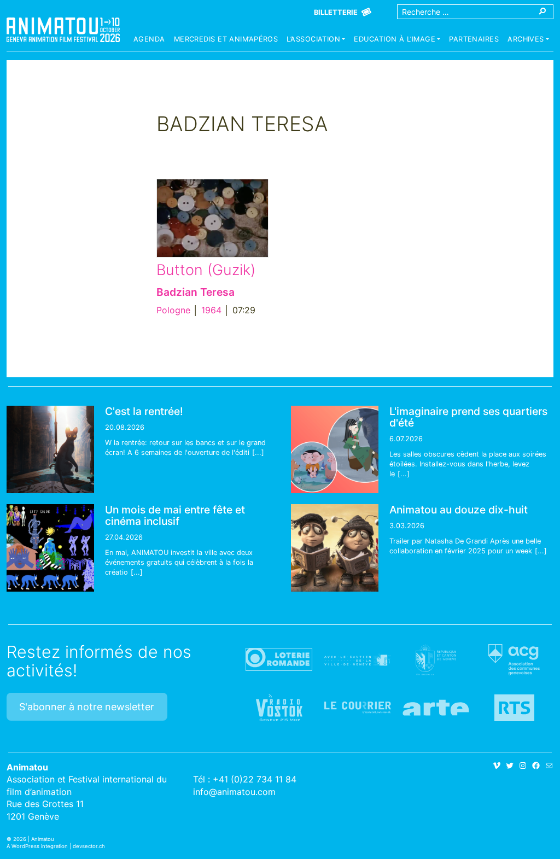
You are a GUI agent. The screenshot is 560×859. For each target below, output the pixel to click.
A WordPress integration (37, 846)
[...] (258, 452)
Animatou (63, 29)
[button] (315, 40)
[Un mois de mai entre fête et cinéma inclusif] (50, 548)
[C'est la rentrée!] (50, 449)
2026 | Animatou (33, 839)
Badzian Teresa (195, 292)
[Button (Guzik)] (212, 218)
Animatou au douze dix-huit (458, 509)
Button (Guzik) (205, 270)
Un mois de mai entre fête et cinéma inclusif (175, 515)
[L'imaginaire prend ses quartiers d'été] (334, 449)
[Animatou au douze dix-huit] (334, 548)
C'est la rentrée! (144, 411)
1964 (211, 310)
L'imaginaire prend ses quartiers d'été (468, 417)
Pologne (173, 310)
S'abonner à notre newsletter (86, 706)
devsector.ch (89, 846)
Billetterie (336, 12)
